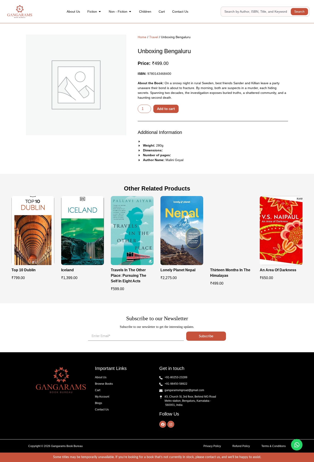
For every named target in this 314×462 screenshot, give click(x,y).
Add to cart (166, 109)
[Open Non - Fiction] (130, 11)
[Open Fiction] (99, 11)
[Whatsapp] (297, 444)
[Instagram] (170, 424)
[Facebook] (162, 424)
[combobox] (256, 11)
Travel (153, 37)
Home (142, 37)
